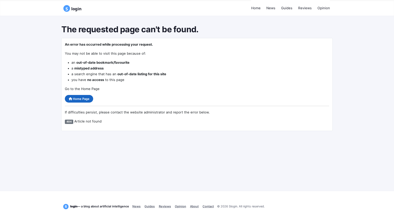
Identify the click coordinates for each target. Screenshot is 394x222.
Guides (286, 8)
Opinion (323, 8)
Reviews (305, 8)
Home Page (80, 99)
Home (256, 8)
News (270, 8)
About (194, 206)
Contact (208, 206)
